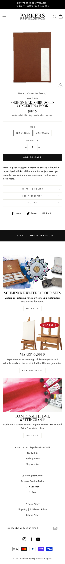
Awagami (32, 98)
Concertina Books (36, 93)
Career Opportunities (32, 475)
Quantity (32, 140)
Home (21, 93)
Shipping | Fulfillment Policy (32, 509)
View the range (32, 370)
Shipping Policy (33, 189)
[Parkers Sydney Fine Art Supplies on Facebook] (31, 539)
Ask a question (32, 196)
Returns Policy (33, 515)
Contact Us (32, 453)
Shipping (28, 115)
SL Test (32, 492)
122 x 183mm (23, 133)
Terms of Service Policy (32, 481)
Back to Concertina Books (35, 235)
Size (32, 127)
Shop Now (32, 308)
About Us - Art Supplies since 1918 (32, 447)
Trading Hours (32, 458)
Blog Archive (32, 464)
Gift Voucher (32, 486)
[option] (32, 5)
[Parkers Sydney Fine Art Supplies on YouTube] (38, 539)
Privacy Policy (33, 504)
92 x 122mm (42, 133)
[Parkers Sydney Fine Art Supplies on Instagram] (24, 539)
